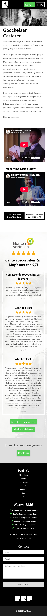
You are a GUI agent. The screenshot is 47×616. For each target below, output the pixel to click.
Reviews (23, 489)
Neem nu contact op (11, 117)
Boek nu (23, 453)
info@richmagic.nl (23, 538)
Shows (23, 478)
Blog (23, 493)
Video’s (23, 486)
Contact (29, 4)
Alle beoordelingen (23, 429)
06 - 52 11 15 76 (34, 217)
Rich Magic (23, 475)
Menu (40, 4)
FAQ (23, 496)
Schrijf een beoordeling (23, 422)
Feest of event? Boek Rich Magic (14, 215)
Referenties (23, 482)
